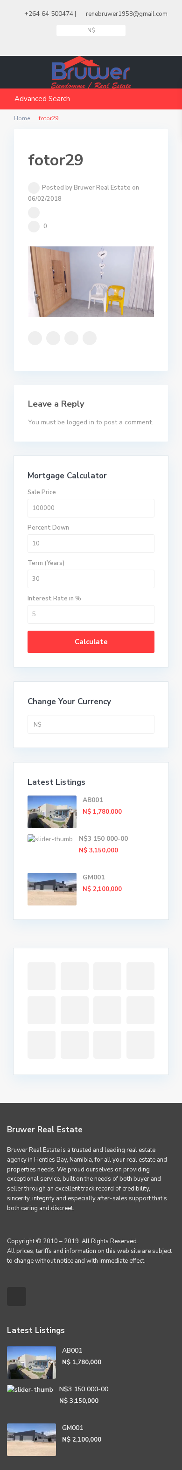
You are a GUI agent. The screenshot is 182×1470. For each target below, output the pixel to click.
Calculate (91, 642)
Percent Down (48, 527)
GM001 (94, 877)
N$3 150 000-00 (103, 838)
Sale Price (42, 492)
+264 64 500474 (48, 13)
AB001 (93, 800)
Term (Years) (46, 563)
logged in (80, 422)
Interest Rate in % (54, 598)
